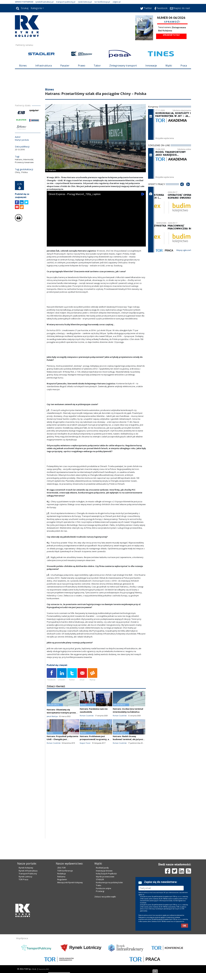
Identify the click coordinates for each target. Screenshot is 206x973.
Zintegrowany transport (123, 65)
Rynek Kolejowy (26, 867)
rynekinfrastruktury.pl (44, 2)
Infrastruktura (43, 65)
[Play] (51, 244)
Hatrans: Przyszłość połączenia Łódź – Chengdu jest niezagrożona (62, 739)
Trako (98, 885)
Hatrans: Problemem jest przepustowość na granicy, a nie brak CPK (94, 739)
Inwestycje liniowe (104, 870)
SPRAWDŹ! (172, 21)
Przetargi (100, 891)
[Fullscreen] (142, 244)
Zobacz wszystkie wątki (105, 896)
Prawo (81, 65)
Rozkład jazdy (102, 867)
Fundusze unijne (103, 888)
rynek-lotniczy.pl (85, 2)
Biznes (23, 65)
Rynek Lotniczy (25, 876)
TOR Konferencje (65, 870)
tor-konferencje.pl (102, 2)
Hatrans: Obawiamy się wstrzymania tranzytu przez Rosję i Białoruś (61, 712)
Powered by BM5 (43, 969)
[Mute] (66, 244)
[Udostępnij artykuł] (22, 202)
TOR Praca (23, 879)
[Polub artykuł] (17, 202)
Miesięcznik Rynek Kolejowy (70, 882)
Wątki (168, 65)
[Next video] (58, 244)
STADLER (100, 879)
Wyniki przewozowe (105, 876)
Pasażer (64, 65)
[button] (182, 189)
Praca (184, 65)
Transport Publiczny (28, 873)
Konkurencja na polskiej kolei (109, 882)
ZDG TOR (61, 867)
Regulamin (62, 879)
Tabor (97, 65)
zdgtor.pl (116, 2)
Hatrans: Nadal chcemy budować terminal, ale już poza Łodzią (128, 739)
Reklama (61, 876)
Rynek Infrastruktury (28, 870)
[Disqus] (96, 800)
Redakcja (61, 873)
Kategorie (36, 8)
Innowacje (151, 65)
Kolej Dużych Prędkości (106, 873)
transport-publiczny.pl (65, 2)
